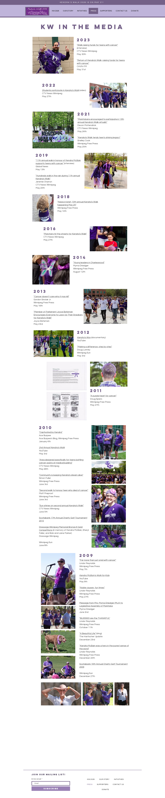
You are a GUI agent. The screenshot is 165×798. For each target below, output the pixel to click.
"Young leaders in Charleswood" (88, 262)
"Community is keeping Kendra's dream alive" (61, 475)
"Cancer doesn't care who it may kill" (51, 296)
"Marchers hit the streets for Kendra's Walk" (65, 234)
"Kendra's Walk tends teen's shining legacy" (98, 137)
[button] (82, 11)
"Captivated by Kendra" (50, 432)
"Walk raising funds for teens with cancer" (97, 45)
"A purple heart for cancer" (103, 396)
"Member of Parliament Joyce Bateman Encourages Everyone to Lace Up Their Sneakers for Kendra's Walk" (58, 315)
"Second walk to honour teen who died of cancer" (63, 490)
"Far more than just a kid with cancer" (97, 560)
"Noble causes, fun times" (92, 588)
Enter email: (36, 779)
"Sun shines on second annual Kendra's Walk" (61, 505)
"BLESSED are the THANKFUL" (94, 618)
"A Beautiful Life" (87, 633)
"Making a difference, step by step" (94, 347)
